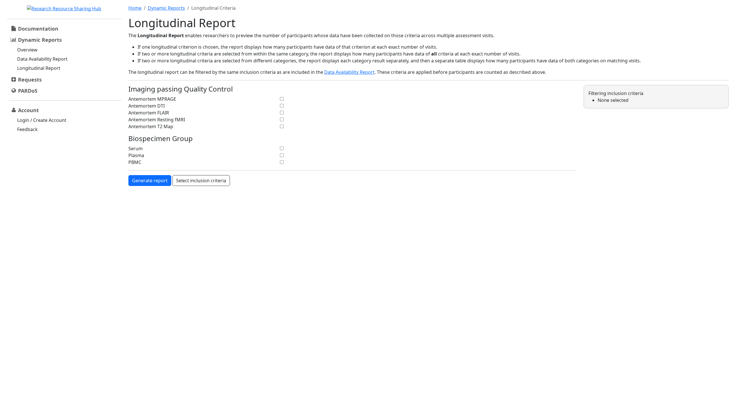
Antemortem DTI (146, 106)
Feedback (27, 129)
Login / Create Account (41, 120)
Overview (27, 50)
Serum (135, 148)
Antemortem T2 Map (150, 126)
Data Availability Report (42, 59)
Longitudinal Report (38, 68)
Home (135, 8)
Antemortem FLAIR (148, 113)
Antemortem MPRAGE (152, 99)
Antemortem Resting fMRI (156, 119)
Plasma (136, 155)
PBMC (134, 162)
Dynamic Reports (166, 8)
